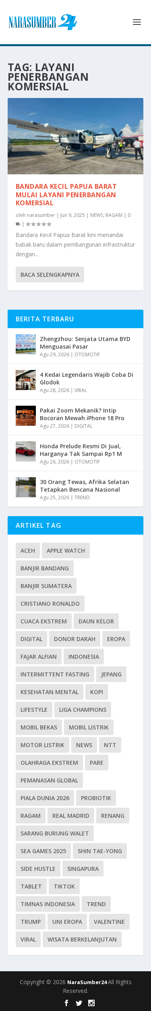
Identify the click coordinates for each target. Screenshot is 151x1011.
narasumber (41, 215)
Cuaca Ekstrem (44, 621)
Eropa (116, 639)
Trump (31, 921)
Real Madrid (70, 815)
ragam (31, 815)
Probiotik (96, 798)
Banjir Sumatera (46, 586)
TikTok (64, 886)
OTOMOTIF (87, 354)
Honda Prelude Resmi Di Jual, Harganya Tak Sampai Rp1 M (81, 449)
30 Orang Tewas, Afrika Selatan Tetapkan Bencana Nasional (84, 485)
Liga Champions (82, 709)
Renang (112, 815)
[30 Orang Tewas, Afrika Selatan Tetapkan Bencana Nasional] (26, 487)
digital (31, 639)
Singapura (83, 868)
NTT (110, 745)
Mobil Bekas (39, 727)
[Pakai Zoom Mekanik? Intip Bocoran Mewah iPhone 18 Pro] (26, 416)
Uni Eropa (67, 921)
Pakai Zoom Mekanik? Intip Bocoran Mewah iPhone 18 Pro (82, 413)
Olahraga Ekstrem (49, 762)
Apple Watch (66, 550)
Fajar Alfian (39, 656)
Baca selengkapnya (50, 274)
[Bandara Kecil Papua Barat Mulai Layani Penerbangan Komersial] (76, 136)
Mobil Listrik (89, 727)
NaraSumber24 (87, 982)
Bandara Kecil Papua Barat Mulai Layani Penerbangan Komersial (66, 195)
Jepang (111, 674)
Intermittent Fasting (55, 674)
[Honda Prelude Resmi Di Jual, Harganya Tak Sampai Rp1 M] (26, 451)
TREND (82, 497)
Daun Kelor (96, 621)
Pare (96, 762)
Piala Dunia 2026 (45, 798)
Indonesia (83, 656)
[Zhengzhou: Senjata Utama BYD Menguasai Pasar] (26, 344)
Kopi (96, 692)
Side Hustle (38, 868)
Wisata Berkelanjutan (82, 939)
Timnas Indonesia (48, 904)
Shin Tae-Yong (100, 851)
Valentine (109, 921)
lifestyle (34, 709)
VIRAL (80, 390)
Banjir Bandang (45, 568)
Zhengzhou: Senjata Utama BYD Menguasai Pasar (85, 342)
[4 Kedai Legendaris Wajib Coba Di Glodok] (26, 380)
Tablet (31, 886)
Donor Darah (74, 639)
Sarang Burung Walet (55, 833)
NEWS (96, 215)
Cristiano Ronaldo (50, 603)
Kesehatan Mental (50, 692)
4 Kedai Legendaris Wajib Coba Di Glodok (86, 378)
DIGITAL (83, 426)
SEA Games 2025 (43, 851)
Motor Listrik (42, 745)
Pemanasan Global (49, 780)
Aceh (28, 550)
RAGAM (113, 215)
